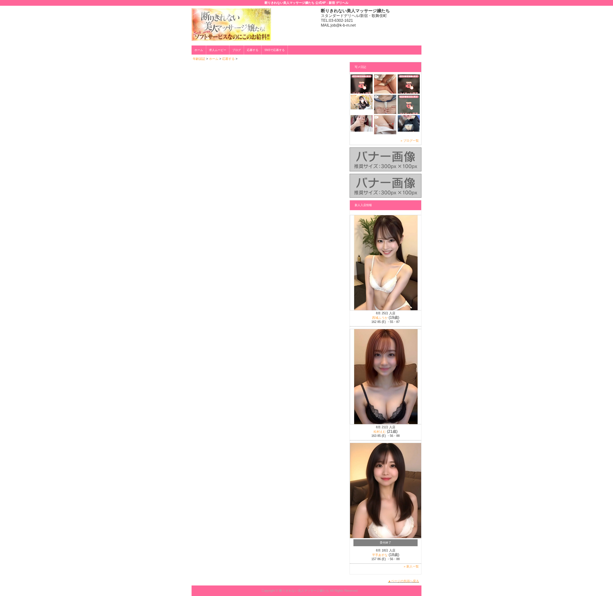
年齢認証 (199, 59)
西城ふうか (380, 318)
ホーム (198, 50)
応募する (252, 50)
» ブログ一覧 (410, 140)
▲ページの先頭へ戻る (403, 581)
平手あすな (380, 555)
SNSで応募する (274, 50)
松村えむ (380, 431)
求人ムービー (217, 50)
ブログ (236, 50)
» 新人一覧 (411, 566)
